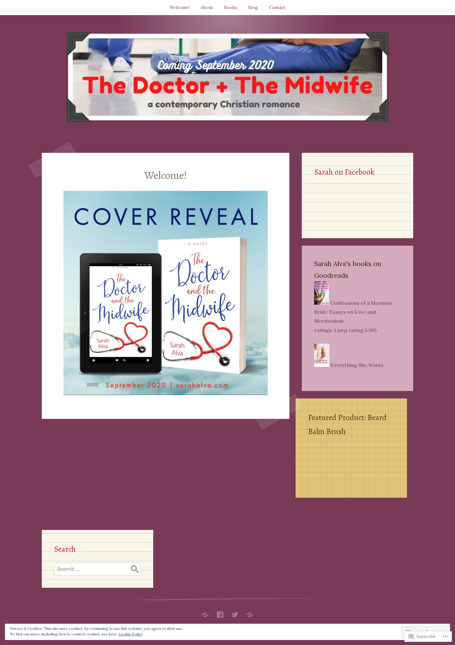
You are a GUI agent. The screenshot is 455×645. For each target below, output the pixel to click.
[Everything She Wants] (321, 365)
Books (230, 7)
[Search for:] (97, 569)
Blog (253, 7)
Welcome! (179, 7)
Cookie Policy (131, 634)
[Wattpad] (250, 613)
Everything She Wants (357, 365)
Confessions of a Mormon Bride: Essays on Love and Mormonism (353, 312)
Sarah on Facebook (344, 172)
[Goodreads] (205, 613)
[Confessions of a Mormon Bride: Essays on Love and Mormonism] (321, 303)
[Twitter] (235, 613)
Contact (277, 7)
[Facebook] (220, 613)
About (207, 7)
